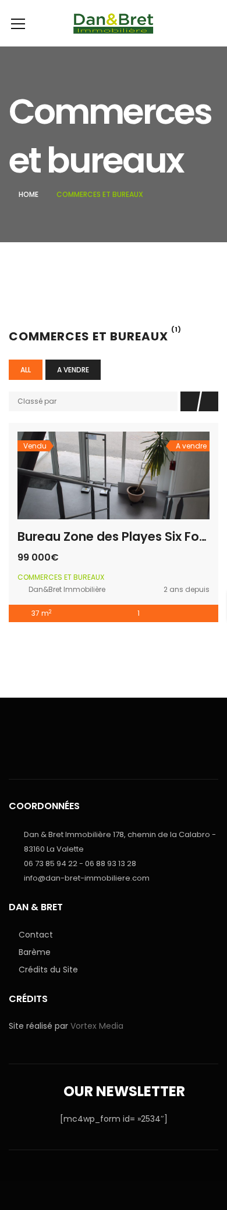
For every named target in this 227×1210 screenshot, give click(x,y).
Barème (35, 952)
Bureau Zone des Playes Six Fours (117, 536)
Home (28, 194)
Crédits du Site (48, 969)
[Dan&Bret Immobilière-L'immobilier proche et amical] (113, 23)
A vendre (73, 370)
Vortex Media (96, 1026)
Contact (36, 934)
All (25, 370)
